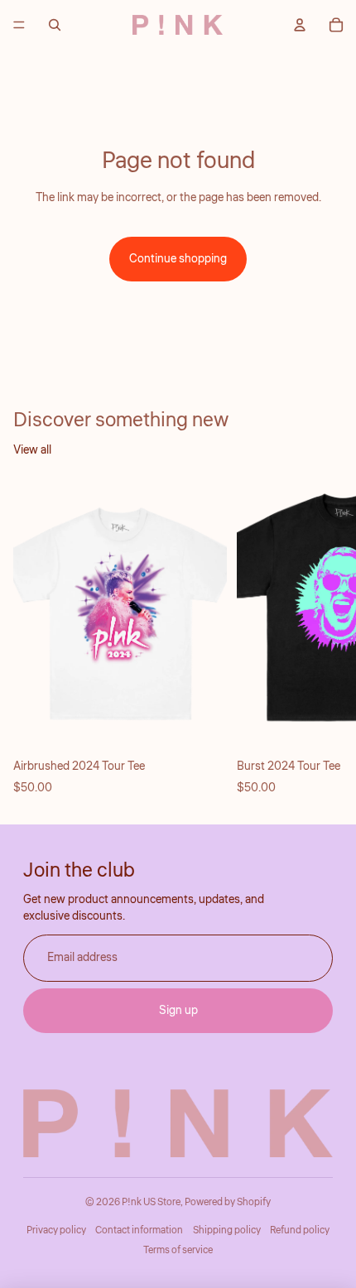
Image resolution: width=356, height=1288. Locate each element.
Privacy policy (56, 1230)
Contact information (139, 1230)
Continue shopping (178, 259)
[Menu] (19, 25)
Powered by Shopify (228, 1202)
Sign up (178, 1010)
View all (32, 450)
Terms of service (178, 1250)
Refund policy (300, 1230)
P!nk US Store (151, 1202)
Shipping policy (227, 1230)
